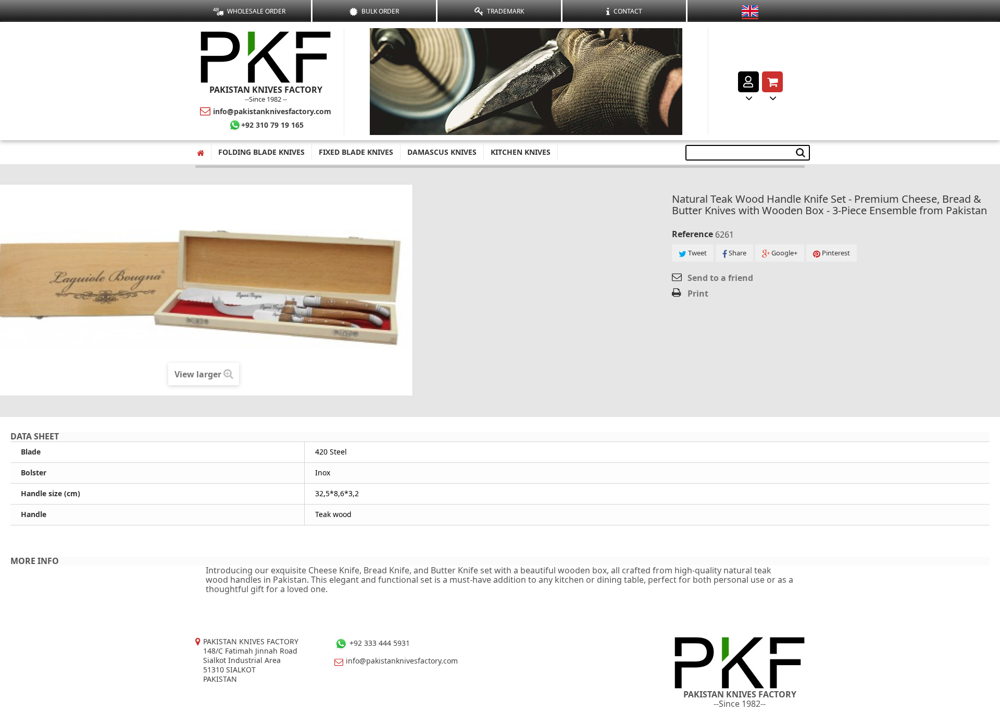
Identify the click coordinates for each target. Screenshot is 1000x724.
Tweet (696, 252)
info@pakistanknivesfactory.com (272, 111)
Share (736, 252)
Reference (692, 234)
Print (698, 293)
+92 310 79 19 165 (272, 125)
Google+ (783, 252)
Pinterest (835, 252)
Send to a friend (720, 278)
